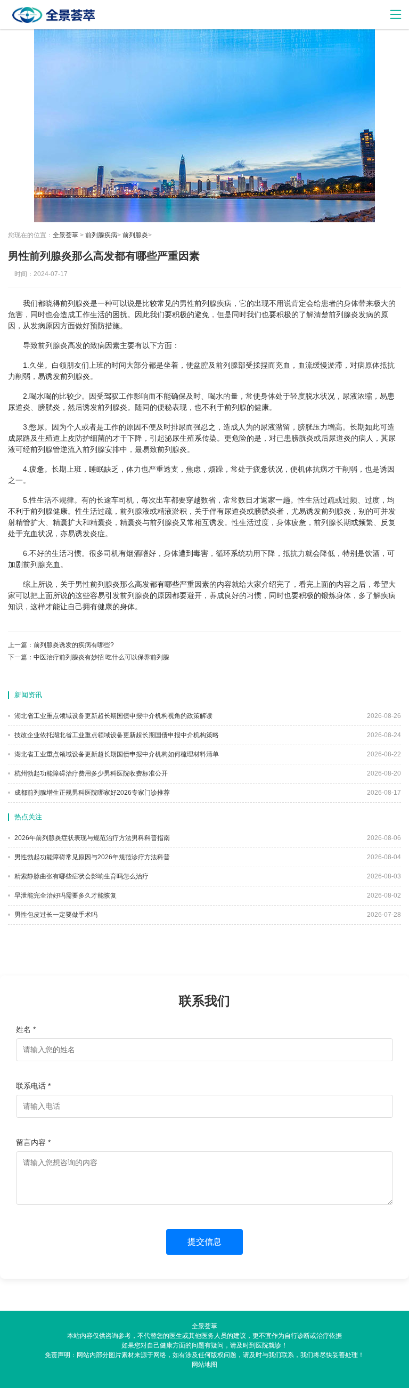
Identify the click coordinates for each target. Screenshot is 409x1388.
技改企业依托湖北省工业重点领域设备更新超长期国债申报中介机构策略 (116, 735)
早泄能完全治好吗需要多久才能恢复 (65, 895)
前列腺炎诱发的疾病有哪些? (74, 645)
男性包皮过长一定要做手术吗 (55, 914)
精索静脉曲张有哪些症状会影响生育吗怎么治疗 (81, 876)
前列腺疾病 (101, 235)
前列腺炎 (135, 235)
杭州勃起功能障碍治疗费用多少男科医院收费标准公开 (90, 773)
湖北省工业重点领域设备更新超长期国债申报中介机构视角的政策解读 (112, 716)
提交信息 (204, 1241)
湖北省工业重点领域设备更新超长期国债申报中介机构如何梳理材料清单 (116, 754)
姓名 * (26, 1029)
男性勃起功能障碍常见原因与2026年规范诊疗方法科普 (91, 857)
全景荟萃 (65, 235)
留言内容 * (33, 1142)
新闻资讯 (28, 695)
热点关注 (28, 817)
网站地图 (204, 1364)
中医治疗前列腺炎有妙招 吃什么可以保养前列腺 (101, 657)
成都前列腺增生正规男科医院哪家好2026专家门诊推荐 (91, 792)
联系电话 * (33, 1086)
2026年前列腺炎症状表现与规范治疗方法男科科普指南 (91, 838)
